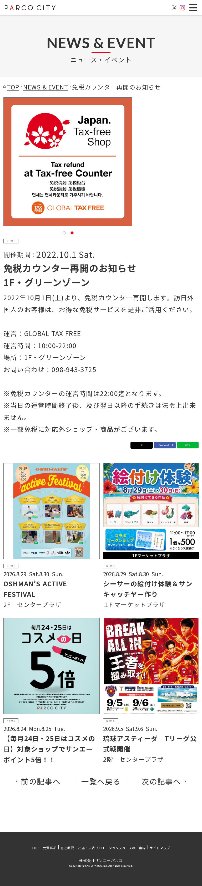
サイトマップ (160, 847)
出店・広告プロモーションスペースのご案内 (112, 847)
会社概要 (67, 847)
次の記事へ (161, 781)
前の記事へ (40, 781)
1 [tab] (64, 232)
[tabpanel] (68, 162)
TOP (35, 847)
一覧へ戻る (101, 781)
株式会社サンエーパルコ (101, 860)
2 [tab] (71, 232)
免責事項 (50, 847)
